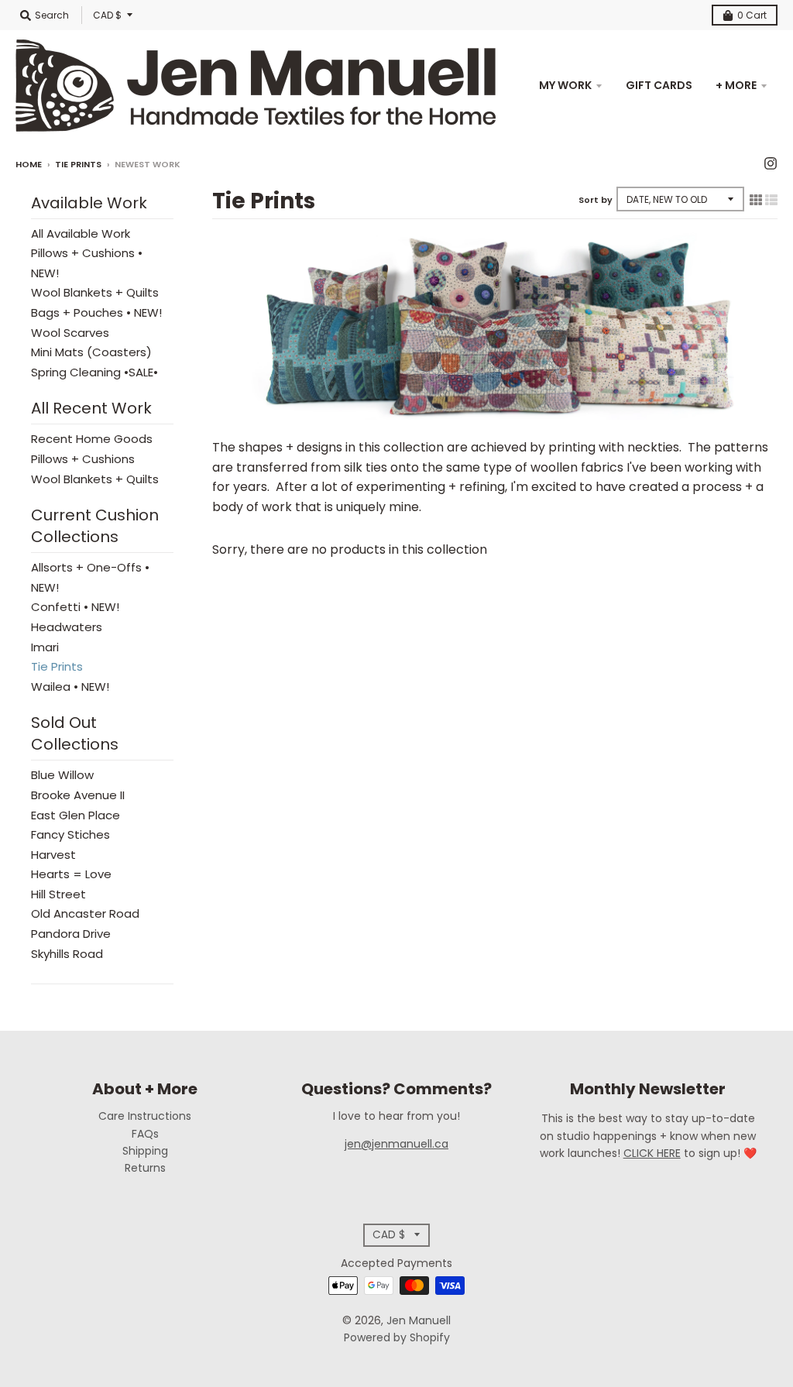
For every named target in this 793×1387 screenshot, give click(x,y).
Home (28, 164)
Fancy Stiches (70, 834)
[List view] (771, 200)
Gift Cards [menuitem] (659, 85)
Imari (45, 647)
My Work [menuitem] (565, 85)
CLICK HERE (652, 1153)
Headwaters (66, 627)
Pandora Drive (71, 933)
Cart (752, 15)
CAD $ (107, 15)
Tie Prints (78, 164)
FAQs (145, 1134)
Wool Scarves (70, 332)
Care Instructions (144, 1116)
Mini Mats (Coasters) (91, 352)
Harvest (53, 854)
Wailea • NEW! (70, 686)
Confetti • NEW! (75, 607)
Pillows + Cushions (83, 459)
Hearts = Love (71, 874)
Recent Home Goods (92, 439)
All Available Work (80, 233)
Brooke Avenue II (78, 795)
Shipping (145, 1151)
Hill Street (58, 894)
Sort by (595, 200)
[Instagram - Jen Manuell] (771, 163)
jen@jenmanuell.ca (396, 1144)
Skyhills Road (67, 954)
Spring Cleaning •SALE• (94, 372)
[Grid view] (756, 200)
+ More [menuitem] (736, 85)
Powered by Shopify (397, 1337)
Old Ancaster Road (85, 913)
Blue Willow (62, 775)
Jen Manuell (418, 1320)
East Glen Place (75, 815)
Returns (145, 1168)
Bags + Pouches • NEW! (96, 312)
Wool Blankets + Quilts (95, 292)
